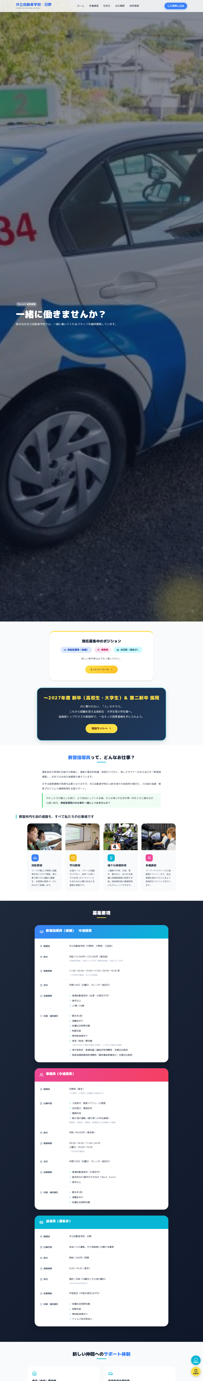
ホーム (80, 5)
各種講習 (94, 5)
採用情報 (134, 5)
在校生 (106, 5)
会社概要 (120, 5)
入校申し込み (177, 5)
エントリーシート (99, 669)
